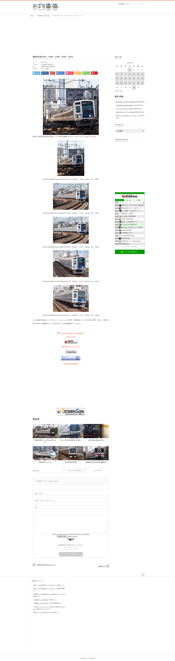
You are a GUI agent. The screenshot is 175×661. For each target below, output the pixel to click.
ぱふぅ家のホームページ (40, 609)
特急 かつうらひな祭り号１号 (42, 612)
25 (142, 83)
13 (121, 78)
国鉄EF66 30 (101, 566)
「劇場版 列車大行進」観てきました (46, 564)
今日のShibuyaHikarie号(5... (96, 440)
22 (129, 83)
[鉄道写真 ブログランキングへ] (70, 343)
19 (117, 83)
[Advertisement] (87, 36)
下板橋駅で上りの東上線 (40, 599)
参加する (141, 248)
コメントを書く (45, 68)
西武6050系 (51, 66)
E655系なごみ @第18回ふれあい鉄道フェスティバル (48, 594)
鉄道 (48, 15)
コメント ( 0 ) (97, 470)
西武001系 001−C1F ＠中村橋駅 (125, 112)
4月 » (121, 91)
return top (143, 574)
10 (138, 74)
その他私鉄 (40, 15)
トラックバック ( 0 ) (74, 470)
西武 (46, 66)
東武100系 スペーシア (45, 462)
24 (138, 83)
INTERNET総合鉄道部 (71, 364)
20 (121, 83)
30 (134, 87)
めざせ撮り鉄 (91, 658)
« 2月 (116, 91)
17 (138, 78)
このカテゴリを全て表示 (130, 246)
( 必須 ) (39, 493)
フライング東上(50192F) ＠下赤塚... (70, 440)
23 (134, 83)
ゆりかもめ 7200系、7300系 (124, 108)
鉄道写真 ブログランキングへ (70, 346)
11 (142, 74)
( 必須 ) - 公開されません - (45, 500)
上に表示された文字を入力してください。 (70, 545)
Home (32, 15)
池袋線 (43, 66)
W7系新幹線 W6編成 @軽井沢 (125, 105)
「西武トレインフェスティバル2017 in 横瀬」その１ (48, 606)
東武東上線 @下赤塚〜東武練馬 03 (96, 462)
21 (125, 83)
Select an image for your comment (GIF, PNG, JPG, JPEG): (71, 534)
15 (129, 78)
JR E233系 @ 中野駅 (71, 462)
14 (125, 78)
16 (134, 78)
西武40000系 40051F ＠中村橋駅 (125, 102)
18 (142, 78)
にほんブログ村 (71, 337)
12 (117, 78)
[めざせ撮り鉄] (46, 10)
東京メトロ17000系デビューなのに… (127, 115)
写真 (45, 15)
